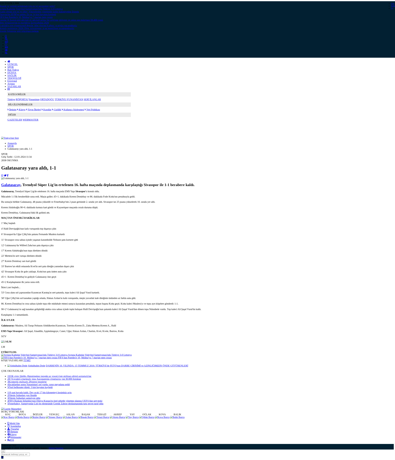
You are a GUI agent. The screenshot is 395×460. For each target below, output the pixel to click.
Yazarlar (14, 429)
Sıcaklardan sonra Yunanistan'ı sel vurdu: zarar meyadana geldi (38, 384)
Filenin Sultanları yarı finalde (22, 395)
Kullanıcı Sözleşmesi (73, 109)
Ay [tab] (392, 8)
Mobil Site (14, 423)
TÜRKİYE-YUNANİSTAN (69, 99)
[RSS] (6, 53)
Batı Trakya (13, 69)
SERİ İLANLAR (92, 99)
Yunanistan (34, 99)
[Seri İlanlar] (6, 44)
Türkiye (11, 99)
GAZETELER (14, 119)
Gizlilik (57, 109)
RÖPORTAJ (22, 99)
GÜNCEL (12, 64)
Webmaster (15, 437)
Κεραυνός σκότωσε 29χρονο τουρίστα (26, 381)
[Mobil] (6, 36)
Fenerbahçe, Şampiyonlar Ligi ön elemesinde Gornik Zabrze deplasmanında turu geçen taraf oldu (55, 403)
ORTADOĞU (47, 99)
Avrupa (11, 83)
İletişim (12, 109)
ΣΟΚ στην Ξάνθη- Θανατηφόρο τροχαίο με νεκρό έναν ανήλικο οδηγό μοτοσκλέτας (49, 376)
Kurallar (47, 109)
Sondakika (15, 426)
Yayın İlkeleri (34, 109)
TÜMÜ (27, 360)
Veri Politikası (93, 109)
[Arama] (6, 39)
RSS (12, 440)
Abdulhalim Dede (36, 365)
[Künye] (6, 50)
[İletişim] (6, 42)
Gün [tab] (392, 3)
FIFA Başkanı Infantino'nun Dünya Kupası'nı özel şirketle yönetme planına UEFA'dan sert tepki (54, 401)
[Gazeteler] (6, 47)
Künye (21, 109)
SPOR (10, 67)
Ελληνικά (12, 81)
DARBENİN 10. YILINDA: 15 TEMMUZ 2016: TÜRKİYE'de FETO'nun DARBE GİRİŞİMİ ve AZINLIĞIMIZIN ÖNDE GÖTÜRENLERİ (117, 365)
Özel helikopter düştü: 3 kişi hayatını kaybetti (30, 387)
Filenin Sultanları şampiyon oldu (23, 398)
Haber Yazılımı (56, 448)
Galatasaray (11, 185)
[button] (8, 89)
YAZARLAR (14, 86)
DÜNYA (11, 72)
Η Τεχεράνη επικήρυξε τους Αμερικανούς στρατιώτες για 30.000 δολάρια (44, 379)
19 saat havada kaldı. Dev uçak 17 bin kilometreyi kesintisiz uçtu (39, 392)
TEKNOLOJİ (14, 78)
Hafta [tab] (393, 6)
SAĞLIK (12, 75)
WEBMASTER (30, 119)
